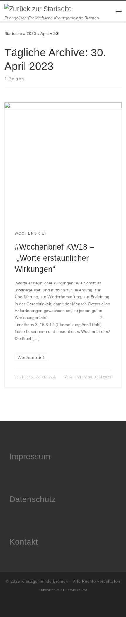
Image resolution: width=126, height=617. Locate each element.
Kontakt (23, 541)
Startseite (13, 33)
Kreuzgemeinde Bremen (44, 581)
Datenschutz (32, 499)
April (44, 33)
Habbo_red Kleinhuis (39, 377)
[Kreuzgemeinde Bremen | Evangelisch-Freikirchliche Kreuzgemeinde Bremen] (38, 8)
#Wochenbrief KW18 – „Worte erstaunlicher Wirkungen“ (54, 258)
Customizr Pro (75, 590)
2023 (31, 33)
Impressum (29, 456)
